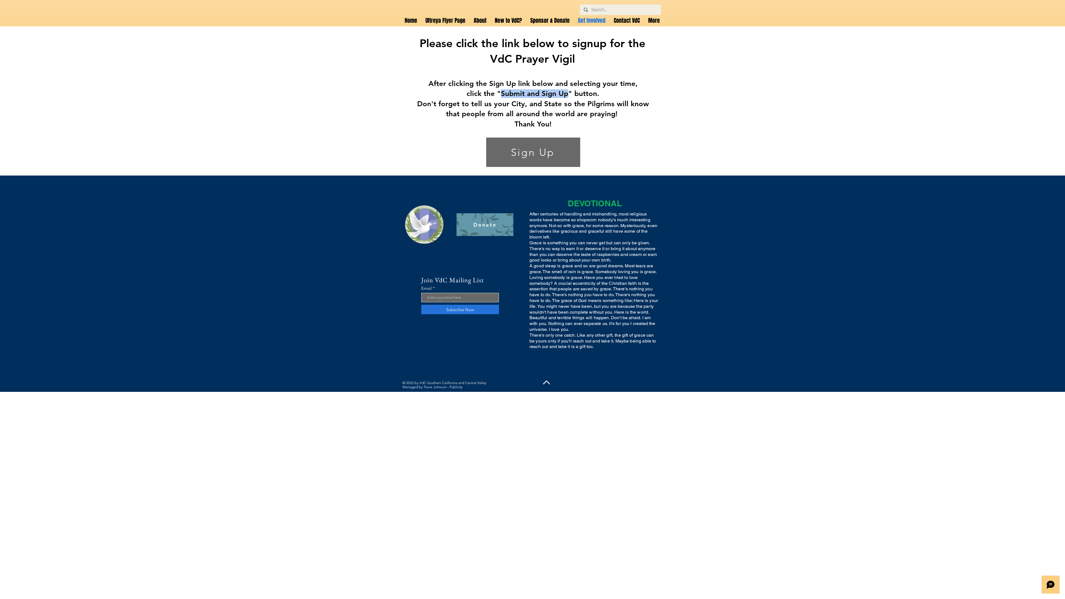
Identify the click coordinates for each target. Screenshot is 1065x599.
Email (426, 288)
